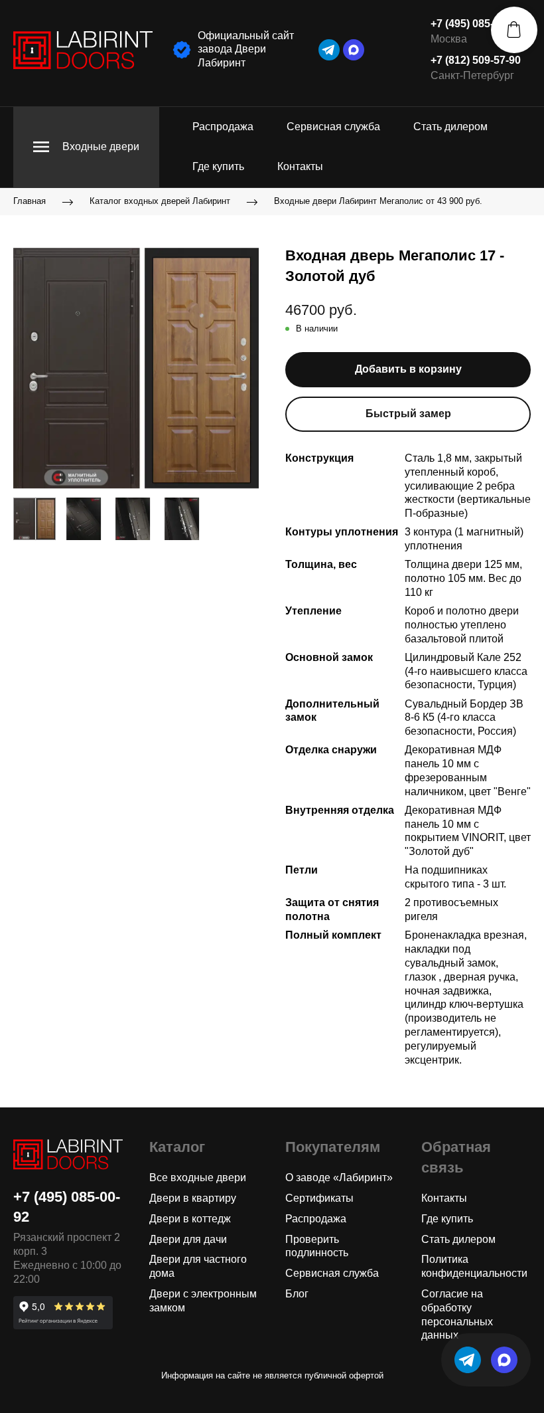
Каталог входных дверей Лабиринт (160, 201)
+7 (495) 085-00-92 (476, 23)
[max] (353, 49)
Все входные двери (197, 1177)
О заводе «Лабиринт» (339, 1177)
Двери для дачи (188, 1239)
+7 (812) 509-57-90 (476, 60)
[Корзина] (514, 30)
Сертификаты (319, 1198)
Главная (29, 201)
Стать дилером (450, 126)
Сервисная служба (333, 126)
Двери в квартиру (192, 1198)
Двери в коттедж (190, 1218)
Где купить (218, 166)
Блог (296, 1293)
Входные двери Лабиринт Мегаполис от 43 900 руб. (378, 201)
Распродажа (222, 126)
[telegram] (329, 49)
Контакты (300, 166)
